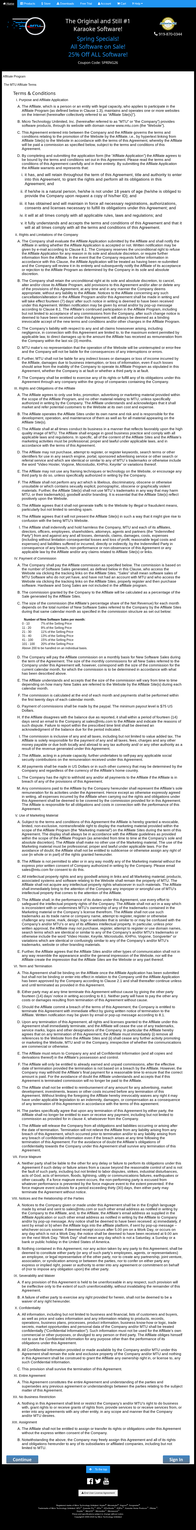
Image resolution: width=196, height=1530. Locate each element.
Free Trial (86, 3)
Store (47, 3)
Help (137, 3)
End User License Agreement (99, 1493)
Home (10, 3)
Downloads (66, 3)
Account (105, 3)
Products (29, 3)
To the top (101, 1469)
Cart (123, 3)
